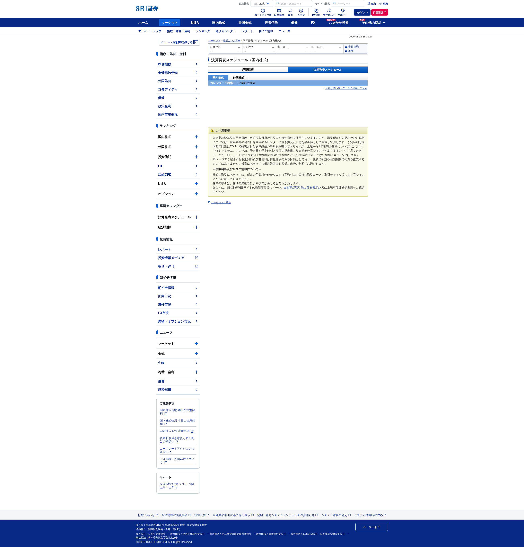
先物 (161, 362)
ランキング (203, 31)
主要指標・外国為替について (177, 460)
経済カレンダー (226, 31)
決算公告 (200, 514)
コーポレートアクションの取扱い (177, 450)
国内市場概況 (168, 114)
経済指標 (164, 227)
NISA (195, 22)
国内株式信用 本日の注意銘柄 (177, 422)
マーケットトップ (149, 31)
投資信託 (271, 22)
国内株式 (218, 22)
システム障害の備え (334, 514)
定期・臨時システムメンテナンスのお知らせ (285, 514)
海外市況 (164, 304)
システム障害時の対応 (368, 514)
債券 (294, 22)
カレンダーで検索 (221, 83)
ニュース (284, 31)
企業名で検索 (246, 83)
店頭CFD (165, 174)
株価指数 (164, 64)
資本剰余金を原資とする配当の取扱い (177, 439)
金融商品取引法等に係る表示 (231, 514)
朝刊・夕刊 (166, 266)
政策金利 (164, 106)
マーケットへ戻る (221, 202)
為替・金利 (166, 372)
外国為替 (164, 80)
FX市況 (163, 312)
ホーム (143, 22)
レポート (247, 31)
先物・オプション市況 (174, 321)
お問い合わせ (146, 514)
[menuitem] (372, 3)
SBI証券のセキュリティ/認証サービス (177, 485)
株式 (161, 353)
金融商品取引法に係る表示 (301, 187)
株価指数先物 (168, 72)
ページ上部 (370, 527)
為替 (350, 51)
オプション (166, 193)
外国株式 (245, 22)
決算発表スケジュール (174, 217)
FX (313, 22)
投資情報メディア (171, 257)
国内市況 (164, 296)
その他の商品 (371, 22)
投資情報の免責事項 (174, 514)
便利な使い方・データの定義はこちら (346, 88)
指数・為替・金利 (178, 31)
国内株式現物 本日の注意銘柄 (177, 411)
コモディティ (168, 89)
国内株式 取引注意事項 (175, 431)
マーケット (169, 22)
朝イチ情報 (266, 31)
